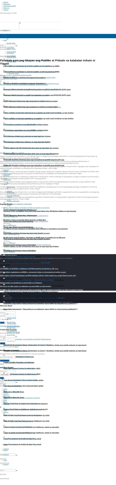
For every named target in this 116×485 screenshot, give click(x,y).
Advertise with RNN (9, 6)
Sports (5, 450)
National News (11, 57)
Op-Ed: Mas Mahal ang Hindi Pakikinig (18, 227)
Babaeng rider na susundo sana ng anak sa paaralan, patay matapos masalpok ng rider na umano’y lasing (41, 290)
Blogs (5, 400)
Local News (10, 53)
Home (5, 30)
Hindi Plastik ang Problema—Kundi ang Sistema (22, 262)
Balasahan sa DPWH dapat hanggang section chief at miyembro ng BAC (31, 274)
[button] (31, 26)
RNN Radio (6, 4)
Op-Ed (5, 398)
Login (5, 460)
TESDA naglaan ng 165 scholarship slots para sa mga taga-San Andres (31, 154)
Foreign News (11, 49)
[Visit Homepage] (10, 21)
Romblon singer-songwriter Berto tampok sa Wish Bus (24, 220)
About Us (6, 8)
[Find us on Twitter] (0, 15)
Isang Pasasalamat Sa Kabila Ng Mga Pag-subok (22, 444)
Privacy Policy (7, 297)
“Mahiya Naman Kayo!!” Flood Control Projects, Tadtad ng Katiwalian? (30, 297)
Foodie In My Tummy (13, 332)
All (7, 314)
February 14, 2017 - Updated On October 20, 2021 (16, 75)
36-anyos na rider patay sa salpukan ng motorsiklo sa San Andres (25, 286)
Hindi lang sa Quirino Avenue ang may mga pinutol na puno (26, 239)
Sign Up (16, 326)
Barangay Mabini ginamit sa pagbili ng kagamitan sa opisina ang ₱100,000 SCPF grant (37, 95)
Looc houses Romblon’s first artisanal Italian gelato (23, 386)
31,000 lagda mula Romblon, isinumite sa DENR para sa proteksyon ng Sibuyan (34, 237)
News (6, 56)
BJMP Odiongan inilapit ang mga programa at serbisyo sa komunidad (30, 107)
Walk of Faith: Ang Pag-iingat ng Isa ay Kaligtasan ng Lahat (26, 421)
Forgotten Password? (7, 326)
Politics (5, 393)
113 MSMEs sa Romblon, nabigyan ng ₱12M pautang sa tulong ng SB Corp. (29, 269)
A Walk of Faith (11, 318)
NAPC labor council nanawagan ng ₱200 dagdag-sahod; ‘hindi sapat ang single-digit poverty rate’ (38, 275)
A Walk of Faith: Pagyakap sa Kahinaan (18, 362)
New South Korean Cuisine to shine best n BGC (21, 374)
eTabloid (6, 455)
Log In (16, 347)
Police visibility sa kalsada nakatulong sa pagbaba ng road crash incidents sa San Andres (38, 118)
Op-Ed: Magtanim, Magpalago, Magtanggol (20, 215)
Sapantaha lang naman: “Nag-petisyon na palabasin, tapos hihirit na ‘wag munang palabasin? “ (40, 309)
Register (6, 464)
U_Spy (9, 205)
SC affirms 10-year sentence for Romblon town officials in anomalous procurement (35, 229)
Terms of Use (7, 299)
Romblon (12, 77)
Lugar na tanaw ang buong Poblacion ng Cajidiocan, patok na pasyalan (31, 433)
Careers (5, 10)
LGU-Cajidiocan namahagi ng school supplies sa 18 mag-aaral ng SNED (31, 72)
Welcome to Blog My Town (13, 397)
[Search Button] (16, 470)
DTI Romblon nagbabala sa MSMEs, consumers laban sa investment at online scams (33, 272)
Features (6, 175)
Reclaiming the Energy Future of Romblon (19, 250)
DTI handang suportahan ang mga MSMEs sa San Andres (25, 130)
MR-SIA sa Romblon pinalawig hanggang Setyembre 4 (24, 83)
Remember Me (6, 319)
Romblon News (14, 73)
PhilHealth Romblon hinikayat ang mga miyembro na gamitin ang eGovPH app (33, 165)
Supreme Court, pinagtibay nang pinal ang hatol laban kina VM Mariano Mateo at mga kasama (39, 211)
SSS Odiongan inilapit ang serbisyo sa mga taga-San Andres (27, 142)
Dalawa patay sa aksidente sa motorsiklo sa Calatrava (21, 283)
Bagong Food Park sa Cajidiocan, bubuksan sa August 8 (25, 409)
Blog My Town (11, 328)
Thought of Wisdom (13, 195)
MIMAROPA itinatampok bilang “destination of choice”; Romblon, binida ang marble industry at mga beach (44, 351)
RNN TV (5, 2)
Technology (7, 180)
